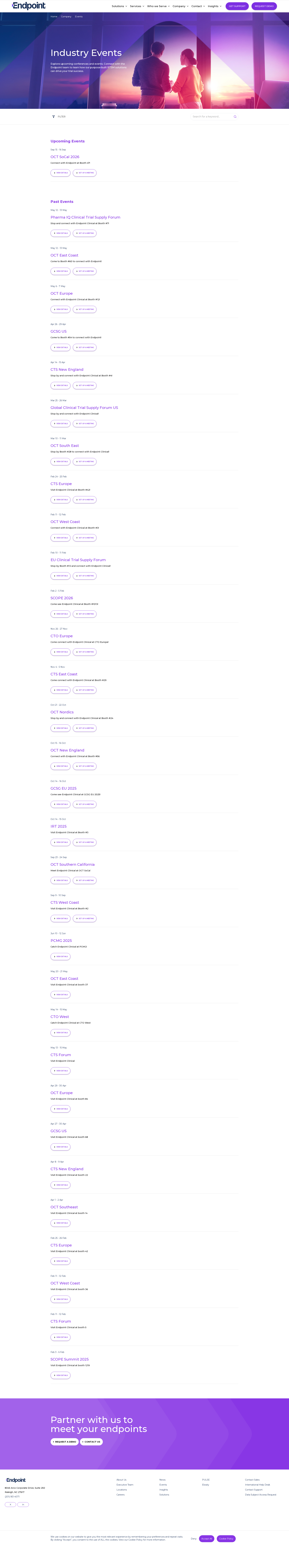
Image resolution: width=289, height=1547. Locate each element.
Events (78, 16)
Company (66, 16)
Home (54, 16)
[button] (118, 6)
